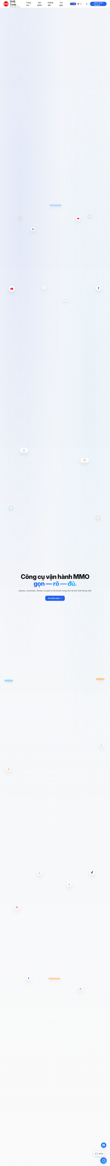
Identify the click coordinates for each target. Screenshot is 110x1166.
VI (74, 4)
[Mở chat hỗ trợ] (103, 1160)
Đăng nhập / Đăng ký (98, 4)
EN (81, 4)
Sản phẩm (39, 4)
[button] (99, 1153)
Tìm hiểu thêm (54, 598)
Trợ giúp (61, 4)
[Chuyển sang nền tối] (86, 4)
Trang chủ (28, 4)
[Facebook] (103, 1145)
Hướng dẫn (50, 4)
